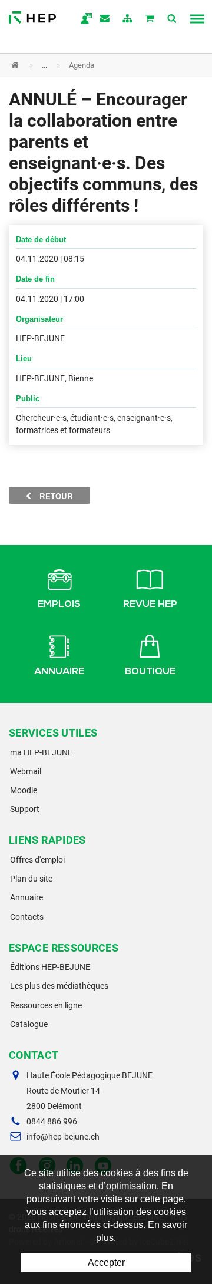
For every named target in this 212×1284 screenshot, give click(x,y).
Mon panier (150, 19)
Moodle (23, 790)
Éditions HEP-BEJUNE (50, 967)
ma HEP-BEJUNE (41, 752)
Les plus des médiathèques (59, 986)
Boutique (150, 672)
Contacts (27, 917)
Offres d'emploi (37, 859)
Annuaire (59, 672)
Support (24, 809)
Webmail (25, 771)
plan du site (128, 19)
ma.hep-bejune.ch (83, 19)
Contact (105, 19)
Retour (54, 495)
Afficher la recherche (173, 19)
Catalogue (29, 1024)
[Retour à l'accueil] (32, 14)
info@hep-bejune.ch (63, 1136)
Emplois (59, 605)
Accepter (106, 1262)
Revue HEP (150, 605)
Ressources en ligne (46, 1005)
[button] (97, 65)
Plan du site (31, 878)
